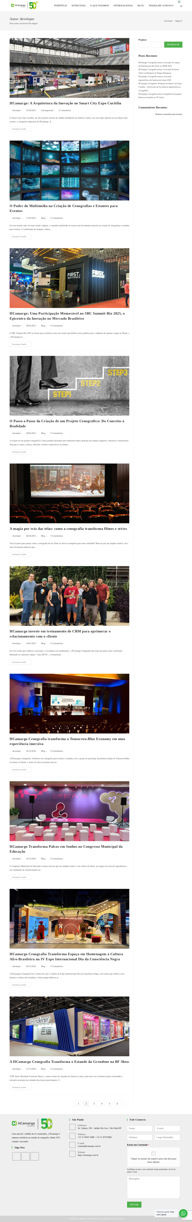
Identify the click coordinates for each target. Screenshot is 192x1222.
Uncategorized (47, 110)
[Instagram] (25, 1156)
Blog (43, 218)
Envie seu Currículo (138, 1145)
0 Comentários (65, 110)
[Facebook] (16, 1156)
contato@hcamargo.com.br (89, 1146)
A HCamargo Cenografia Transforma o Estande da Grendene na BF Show (69, 1062)
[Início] (161, 21)
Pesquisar (142, 40)
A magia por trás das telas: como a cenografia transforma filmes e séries (68, 529)
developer (16, 110)
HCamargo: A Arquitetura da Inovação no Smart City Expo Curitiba (65, 103)
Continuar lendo (22, 129)
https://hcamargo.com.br (88, 1155)
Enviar (134, 1205)
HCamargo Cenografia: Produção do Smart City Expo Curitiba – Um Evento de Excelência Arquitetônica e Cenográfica (160, 87)
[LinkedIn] (35, 1156)
